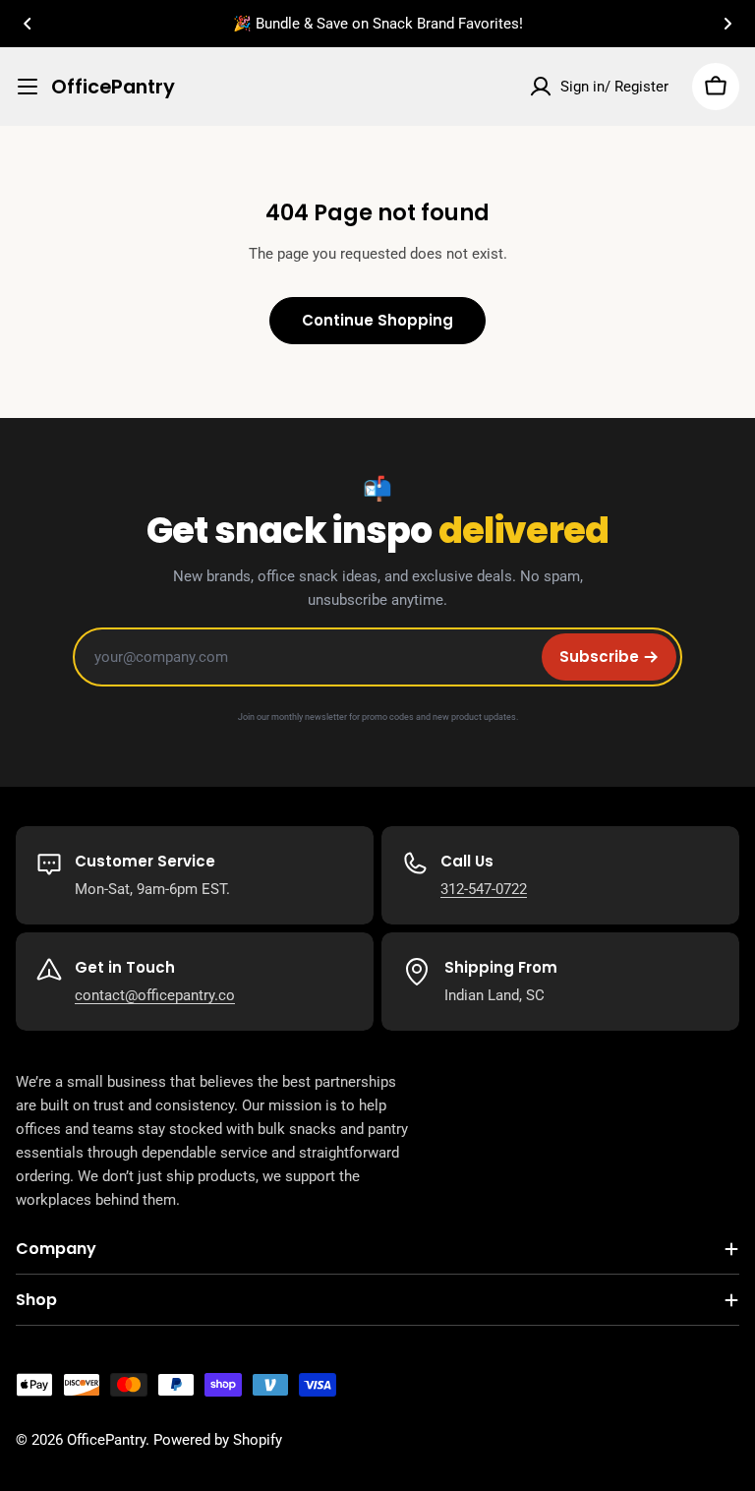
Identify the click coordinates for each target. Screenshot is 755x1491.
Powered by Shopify (217, 1440)
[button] (27, 23)
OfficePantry (113, 87)
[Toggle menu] (27, 86)
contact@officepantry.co (155, 995)
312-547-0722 (483, 889)
